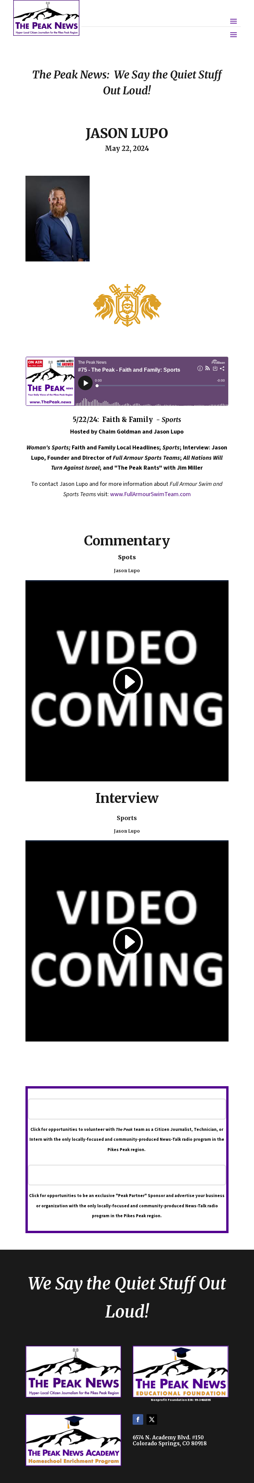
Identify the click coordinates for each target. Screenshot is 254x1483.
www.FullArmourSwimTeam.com (150, 494)
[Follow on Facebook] (138, 1419)
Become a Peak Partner (127, 1175)
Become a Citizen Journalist (127, 1108)
